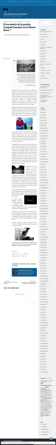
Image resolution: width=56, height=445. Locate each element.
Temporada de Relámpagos (15, 14)
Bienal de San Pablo (43, 390)
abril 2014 (44, 361)
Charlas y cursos (39, 1)
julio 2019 (44, 260)
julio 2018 (44, 286)
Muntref (42, 407)
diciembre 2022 (45, 205)
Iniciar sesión (44, 426)
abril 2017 (44, 314)
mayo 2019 (44, 265)
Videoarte (42, 414)
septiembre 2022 (45, 213)
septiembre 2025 (45, 135)
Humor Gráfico (49, 403)
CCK (48, 392)
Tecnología (46, 413)
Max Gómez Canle (48, 405)
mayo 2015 (44, 338)
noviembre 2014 (45, 346)
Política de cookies (28, 442)
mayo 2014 (44, 358)
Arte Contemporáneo (45, 384)
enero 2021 (44, 234)
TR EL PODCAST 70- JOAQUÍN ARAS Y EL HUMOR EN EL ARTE (46, 96)
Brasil (46, 392)
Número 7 (44, 67)
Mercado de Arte (45, 406)
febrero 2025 (44, 154)
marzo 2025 (44, 151)
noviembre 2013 (45, 371)
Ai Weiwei (46, 378)
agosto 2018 (44, 283)
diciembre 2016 (45, 322)
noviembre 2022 (45, 208)
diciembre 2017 (45, 299)
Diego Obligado (42, 395)
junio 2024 (44, 167)
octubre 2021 (44, 226)
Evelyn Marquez (48, 398)
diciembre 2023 (45, 179)
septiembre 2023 (45, 187)
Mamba (45, 405)
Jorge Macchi (46, 404)
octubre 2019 (44, 255)
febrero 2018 (44, 296)
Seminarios (49, 412)
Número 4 (44, 58)
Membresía (32, 1)
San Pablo (46, 412)
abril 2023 (44, 198)
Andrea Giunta (50, 378)
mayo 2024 (44, 169)
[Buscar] (51, 23)
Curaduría (47, 394)
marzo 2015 (44, 340)
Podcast (20, 1)
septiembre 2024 (45, 161)
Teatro (44, 413)
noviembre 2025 (45, 130)
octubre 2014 (44, 348)
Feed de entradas (45, 429)
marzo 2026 (44, 120)
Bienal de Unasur (48, 390)
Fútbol (51, 401)
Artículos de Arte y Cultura (12, 1)
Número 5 (44, 61)
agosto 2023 (44, 190)
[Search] (52, 5)
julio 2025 (44, 141)
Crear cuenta (44, 424)
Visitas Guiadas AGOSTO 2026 (46, 90)
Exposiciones (43, 400)
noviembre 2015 (45, 333)
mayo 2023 (44, 195)
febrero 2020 (44, 250)
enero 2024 (44, 177)
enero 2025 (44, 156)
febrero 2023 (44, 203)
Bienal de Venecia (43, 391)
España (43, 398)
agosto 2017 (44, 307)
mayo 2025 (44, 146)
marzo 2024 (44, 172)
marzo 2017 (44, 317)
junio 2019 (44, 262)
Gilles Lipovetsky (46, 402)
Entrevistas (43, 397)
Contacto (49, 1)
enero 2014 (44, 369)
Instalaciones (42, 404)
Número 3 (44, 56)
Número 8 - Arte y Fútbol (24, 21)
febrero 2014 (44, 366)
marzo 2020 (44, 247)
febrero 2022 (44, 224)
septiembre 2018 (45, 281)
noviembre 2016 (45, 325)
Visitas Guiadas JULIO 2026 (45, 92)
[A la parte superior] (51, 438)
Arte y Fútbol (48, 389)
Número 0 (44, 44)
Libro (43, 39)
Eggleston (51, 395)
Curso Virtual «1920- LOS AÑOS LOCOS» (45, 87)
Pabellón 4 (46, 408)
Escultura (48, 397)
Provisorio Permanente (43, 411)
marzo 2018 (44, 294)
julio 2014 (44, 353)
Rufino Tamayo (49, 411)
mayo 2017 (44, 312)
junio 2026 (44, 112)
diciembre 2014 (45, 343)
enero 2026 (44, 125)
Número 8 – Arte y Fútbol (46, 70)
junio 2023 (44, 192)
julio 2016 (44, 330)
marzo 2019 (44, 268)
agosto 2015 (44, 335)
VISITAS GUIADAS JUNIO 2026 (44, 101)
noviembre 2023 (45, 182)
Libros (44, 1)
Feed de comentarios (45, 431)
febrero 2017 (44, 320)
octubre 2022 (44, 211)
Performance (50, 408)
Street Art (41, 413)
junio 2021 (44, 231)
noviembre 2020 (45, 237)
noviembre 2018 (45, 278)
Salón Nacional (42, 412)
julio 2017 (44, 309)
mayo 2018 (44, 288)
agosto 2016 (44, 327)
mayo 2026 (44, 115)
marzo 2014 (44, 364)
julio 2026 (44, 109)
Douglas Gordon (47, 395)
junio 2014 (44, 356)
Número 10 (44, 51)
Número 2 (44, 53)
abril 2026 (44, 117)
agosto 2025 (44, 138)
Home (5, 1)
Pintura (41, 409)
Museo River (15, 265)
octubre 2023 (44, 185)
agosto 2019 (44, 257)
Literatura (41, 405)
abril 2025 (44, 148)
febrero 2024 (44, 174)
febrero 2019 (44, 270)
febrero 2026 (44, 122)
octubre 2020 (44, 239)
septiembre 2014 (45, 351)
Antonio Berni (48, 380)
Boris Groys (43, 392)
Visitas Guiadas (26, 1)
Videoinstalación (46, 414)
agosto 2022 (44, 216)
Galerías (42, 402)
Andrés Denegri (43, 380)
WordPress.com (45, 434)
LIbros (50, 404)
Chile (49, 393)
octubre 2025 (44, 133)
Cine (44, 394)
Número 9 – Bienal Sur (46, 72)
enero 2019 (44, 273)
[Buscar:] (46, 23)
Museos (45, 407)
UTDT (49, 413)
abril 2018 (44, 291)
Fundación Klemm (47, 401)
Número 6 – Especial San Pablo (45, 64)
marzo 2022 (44, 221)
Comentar (33, 302)
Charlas (47, 393)
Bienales (48, 391)
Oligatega (50, 407)
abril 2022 (44, 218)
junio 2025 (44, 143)
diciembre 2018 (45, 275)
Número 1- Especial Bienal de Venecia (46, 48)
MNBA (50, 406)
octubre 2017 (44, 304)
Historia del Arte (44, 403)
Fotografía (42, 401)
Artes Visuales (44, 34)
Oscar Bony (41, 408)
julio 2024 (44, 164)
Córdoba (50, 394)
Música (47, 407)
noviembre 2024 (45, 159)
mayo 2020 (44, 244)
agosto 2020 (44, 242)
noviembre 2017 (45, 301)
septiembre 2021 (45, 229)
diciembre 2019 (45, 252)
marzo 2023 (44, 200)
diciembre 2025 (45, 128)
